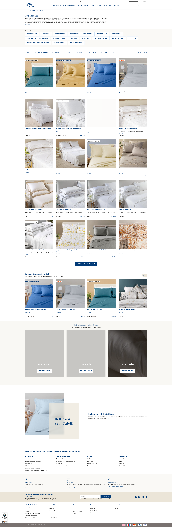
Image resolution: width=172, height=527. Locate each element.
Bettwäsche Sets (29, 465)
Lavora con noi (76, 513)
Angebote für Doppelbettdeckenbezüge (36, 470)
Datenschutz (93, 515)
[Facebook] (136, 497)
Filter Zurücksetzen (142, 52)
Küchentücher (122, 465)
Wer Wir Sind (76, 509)
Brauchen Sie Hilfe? (133, 1)
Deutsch (144, 1)
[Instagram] (139, 497)
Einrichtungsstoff (92, 463)
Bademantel (59, 459)
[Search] (134, 5)
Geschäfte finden (71, 487)
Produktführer (53, 504)
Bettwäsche (57, 5)
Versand (27, 511)
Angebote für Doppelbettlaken (33, 468)
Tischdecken (122, 459)
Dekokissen (90, 461)
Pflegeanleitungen (53, 510)
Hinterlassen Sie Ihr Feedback (116, 486)
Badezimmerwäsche (69, 5)
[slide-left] (143, 275)
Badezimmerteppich (61, 465)
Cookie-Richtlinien (95, 510)
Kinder (99, 5)
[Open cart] (146, 5)
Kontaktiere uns (29, 487)
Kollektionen (108, 5)
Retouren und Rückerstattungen (32, 513)
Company (75, 504)
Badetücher (59, 463)
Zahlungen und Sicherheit (31, 515)
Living (92, 5)
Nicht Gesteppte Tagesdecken (33, 461)
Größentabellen (53, 517)
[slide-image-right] (52, 72)
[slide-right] (146, 275)
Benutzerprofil (28, 509)
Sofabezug (90, 465)
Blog (74, 507)
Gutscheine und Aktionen (31, 517)
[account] (139, 5)
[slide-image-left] (27, 72)
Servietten (121, 463)
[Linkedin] (146, 497)
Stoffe (50, 512)
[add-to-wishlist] (51, 60)
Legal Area (93, 504)
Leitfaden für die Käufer (31, 504)
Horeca (116, 5)
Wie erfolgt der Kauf (30, 507)
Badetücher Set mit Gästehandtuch (65, 461)
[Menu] (7, 513)
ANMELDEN (106, 496)
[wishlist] (142, 5)
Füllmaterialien (52, 515)
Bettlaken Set (28, 463)
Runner (120, 461)
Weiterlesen (27, 24)
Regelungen (28, 519)
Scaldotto (90, 459)
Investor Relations (77, 511)
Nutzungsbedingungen (95, 512)
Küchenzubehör (83, 5)
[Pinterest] (143, 497)
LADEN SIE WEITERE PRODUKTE (86, 263)
